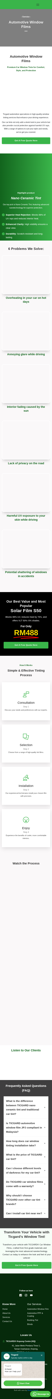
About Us (6, 1313)
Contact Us (7, 1321)
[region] (26, 93)
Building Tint (32, 1320)
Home (5, 1309)
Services (6, 1317)
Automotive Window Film (38, 1309)
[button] (5, 93)
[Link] (20, 1295)
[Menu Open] (37, 4)
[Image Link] (14, 5)
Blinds (30, 1324)
